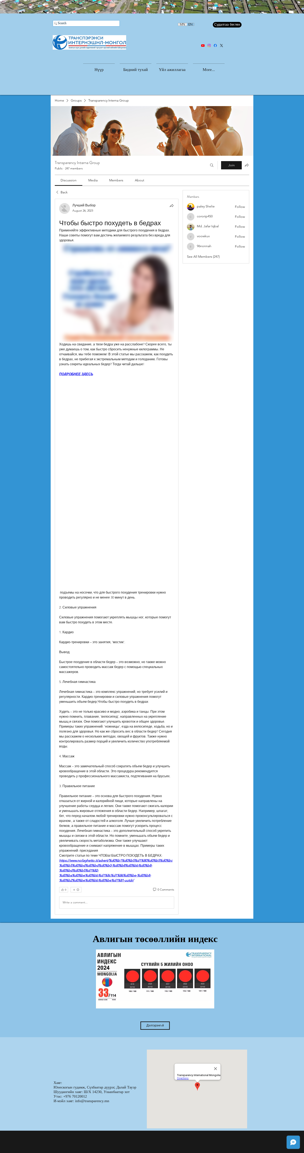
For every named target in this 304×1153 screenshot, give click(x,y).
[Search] (211, 165)
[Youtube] (203, 45)
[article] (116, 556)
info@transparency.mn (92, 1101)
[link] (69, 180)
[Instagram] (209, 45)
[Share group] (246, 165)
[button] (135, 67)
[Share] (171, 205)
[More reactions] (76, 889)
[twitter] (221, 45)
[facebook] (215, 45)
